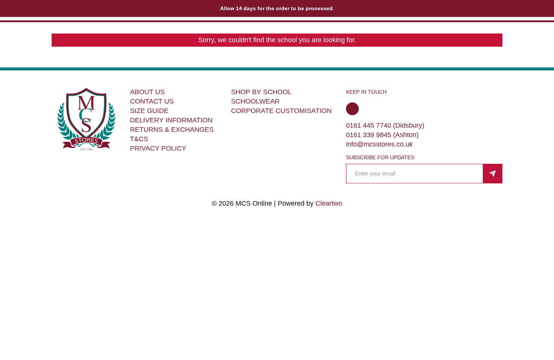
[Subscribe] (492, 173)
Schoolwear (255, 101)
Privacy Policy (158, 148)
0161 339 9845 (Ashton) (382, 135)
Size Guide (149, 110)
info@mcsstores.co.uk (379, 144)
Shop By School (261, 92)
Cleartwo (328, 203)
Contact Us (152, 101)
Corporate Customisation (281, 110)
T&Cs (139, 139)
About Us (147, 92)
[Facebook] (352, 109)
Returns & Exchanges (172, 129)
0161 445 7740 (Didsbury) (385, 125)
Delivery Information (171, 120)
